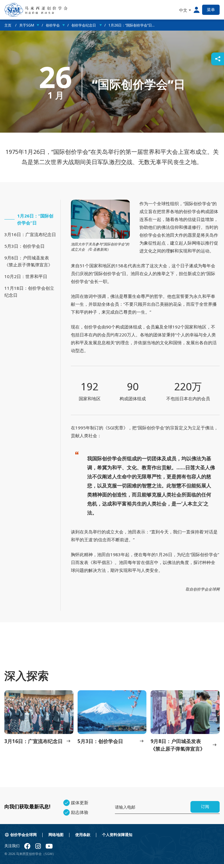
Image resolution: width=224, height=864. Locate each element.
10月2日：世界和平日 (25, 276)
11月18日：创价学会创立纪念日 (29, 291)
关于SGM (26, 25)
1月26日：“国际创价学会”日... (131, 25)
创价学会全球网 (23, 834)
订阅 (205, 807)
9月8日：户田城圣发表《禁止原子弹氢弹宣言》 (28, 261)
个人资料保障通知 (117, 834)
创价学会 (53, 25)
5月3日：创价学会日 (24, 246)
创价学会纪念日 (84, 25)
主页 (8, 25)
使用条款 (82, 834)
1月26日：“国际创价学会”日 (35, 219)
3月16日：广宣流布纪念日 (30, 234)
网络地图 (56, 834)
